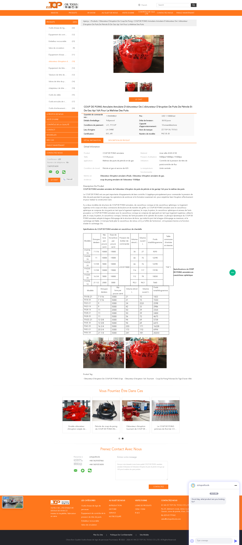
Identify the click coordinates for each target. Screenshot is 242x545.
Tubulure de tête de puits (62, 75)
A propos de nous (55, 114)
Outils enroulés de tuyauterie (62, 102)
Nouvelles (51, 135)
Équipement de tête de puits (62, 68)
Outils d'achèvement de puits (62, 108)
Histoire (112, 509)
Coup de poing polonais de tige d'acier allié (174, 379)
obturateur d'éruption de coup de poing (62, 61)
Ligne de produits (143, 505)
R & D (137, 513)
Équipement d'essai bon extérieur (62, 55)
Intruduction (115, 505)
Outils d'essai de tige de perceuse (62, 28)
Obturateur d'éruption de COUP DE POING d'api (103, 379)
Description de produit (119, 140)
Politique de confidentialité (121, 535)
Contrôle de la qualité (58, 125)
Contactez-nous (165, 13)
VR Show (91, 13)
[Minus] (235, 485)
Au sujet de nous (110, 13)
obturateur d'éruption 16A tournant (139, 379)
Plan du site (98, 535)
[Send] (236, 541)
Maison (54, 13)
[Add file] (192, 541)
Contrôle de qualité (146, 13)
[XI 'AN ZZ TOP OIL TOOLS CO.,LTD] (50, 171)
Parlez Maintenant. (185, 13)
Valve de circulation (62, 48)
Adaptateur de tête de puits (62, 88)
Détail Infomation (92, 140)
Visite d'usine (128, 13)
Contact (51, 130)
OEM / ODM (140, 509)
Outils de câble (62, 95)
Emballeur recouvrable (62, 41)
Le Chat (138, 99)
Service (112, 513)
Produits (73, 13)
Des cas (50, 140)
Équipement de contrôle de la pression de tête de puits (62, 35)
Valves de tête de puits (62, 81)
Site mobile (144, 535)
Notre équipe (115, 516)
